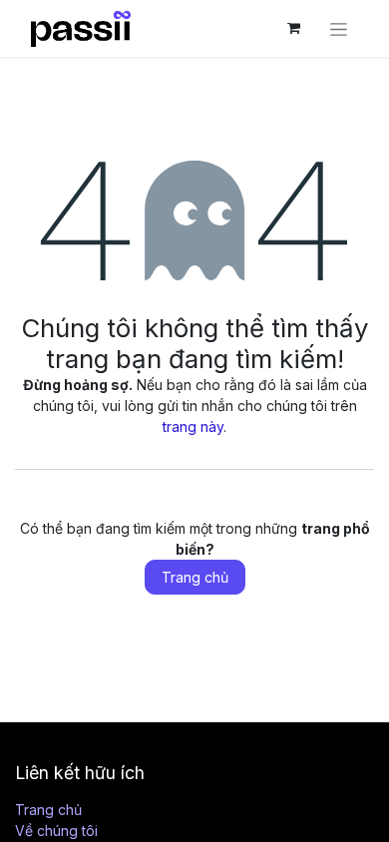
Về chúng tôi (56, 830)
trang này (193, 426)
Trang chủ (195, 577)
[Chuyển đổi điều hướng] (338, 28)
